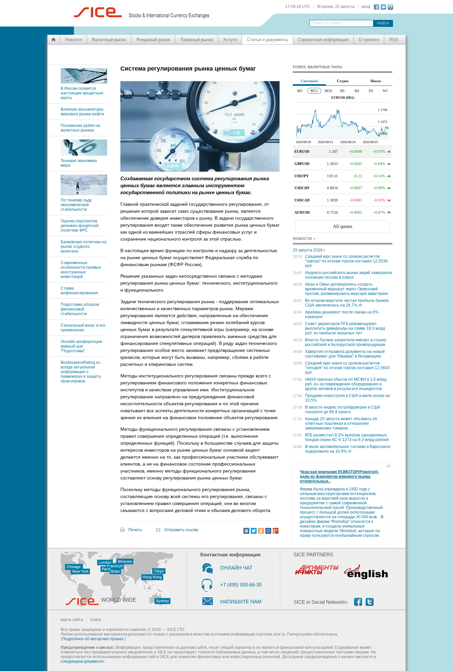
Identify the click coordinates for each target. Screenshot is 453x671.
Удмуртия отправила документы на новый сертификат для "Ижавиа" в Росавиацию (345, 354)
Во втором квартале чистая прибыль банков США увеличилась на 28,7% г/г (346, 303)
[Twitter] (254, 531)
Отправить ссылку (181, 530)
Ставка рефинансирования (79, 290)
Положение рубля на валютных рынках (80, 128)
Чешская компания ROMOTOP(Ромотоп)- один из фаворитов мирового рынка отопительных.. (339, 476)
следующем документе (82, 661)
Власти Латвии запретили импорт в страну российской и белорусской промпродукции (345, 342)
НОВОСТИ (302, 239)
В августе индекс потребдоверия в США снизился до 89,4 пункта (342, 409)
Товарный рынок (196, 39)
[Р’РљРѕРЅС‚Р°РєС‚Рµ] (246, 531)
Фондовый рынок (153, 39)
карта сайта (72, 619)
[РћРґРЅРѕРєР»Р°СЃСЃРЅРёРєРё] (261, 531)
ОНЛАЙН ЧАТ (236, 568)
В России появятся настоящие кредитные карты (82, 93)
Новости (73, 39)
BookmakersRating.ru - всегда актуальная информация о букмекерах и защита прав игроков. (81, 371)
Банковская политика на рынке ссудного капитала (83, 246)
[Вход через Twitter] (382, 7)
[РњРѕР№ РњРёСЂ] (268, 531)
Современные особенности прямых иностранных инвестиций (81, 269)
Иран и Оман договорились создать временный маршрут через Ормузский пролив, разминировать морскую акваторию (346, 289)
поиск (95, 619)
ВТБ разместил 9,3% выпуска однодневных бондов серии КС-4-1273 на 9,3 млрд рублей (347, 437)
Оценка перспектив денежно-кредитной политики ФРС (79, 226)
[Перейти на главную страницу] (53, 39)
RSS (393, 39)
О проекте (369, 39)
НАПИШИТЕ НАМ (241, 601)
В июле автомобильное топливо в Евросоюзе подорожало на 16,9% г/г (348, 449)
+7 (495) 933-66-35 (241, 584)
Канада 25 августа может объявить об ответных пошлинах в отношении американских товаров (341, 423)
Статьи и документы (267, 39)
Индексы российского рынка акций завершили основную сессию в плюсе (348, 275)
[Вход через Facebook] (375, 7)
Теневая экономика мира (79, 163)
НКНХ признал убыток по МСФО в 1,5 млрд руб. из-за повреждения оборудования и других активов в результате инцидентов (345, 384)
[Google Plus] (276, 531)
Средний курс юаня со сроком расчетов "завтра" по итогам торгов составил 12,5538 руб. (346, 261)
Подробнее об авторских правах (92, 639)
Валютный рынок (109, 39)
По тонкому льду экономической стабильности (76, 205)
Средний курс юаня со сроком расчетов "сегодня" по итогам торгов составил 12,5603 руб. (347, 368)
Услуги (230, 39)
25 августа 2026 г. (309, 250)
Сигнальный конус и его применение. (83, 327)
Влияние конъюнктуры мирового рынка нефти (82, 111)
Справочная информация (323, 39)
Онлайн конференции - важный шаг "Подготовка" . (82, 346)
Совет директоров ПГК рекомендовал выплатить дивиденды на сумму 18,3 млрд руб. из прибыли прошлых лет (345, 328)
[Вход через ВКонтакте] (389, 7)
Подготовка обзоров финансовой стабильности (80, 309)
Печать (135, 530)
